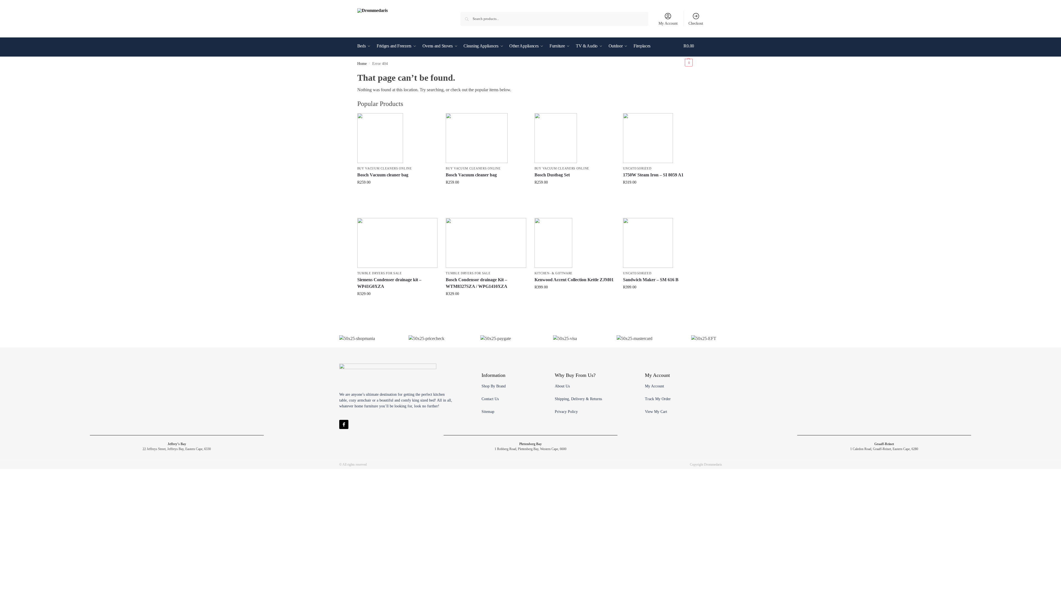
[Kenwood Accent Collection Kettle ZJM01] (575, 243)
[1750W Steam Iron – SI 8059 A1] (663, 138)
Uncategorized (637, 168)
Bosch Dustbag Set (552, 174)
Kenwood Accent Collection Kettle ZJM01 (574, 279)
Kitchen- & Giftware (554, 273)
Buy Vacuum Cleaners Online (384, 168)
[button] (693, 54)
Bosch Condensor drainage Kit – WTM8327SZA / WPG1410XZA (476, 283)
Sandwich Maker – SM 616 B (650, 279)
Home (362, 64)
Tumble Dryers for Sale (379, 273)
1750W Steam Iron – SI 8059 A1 (653, 174)
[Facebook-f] (343, 424)
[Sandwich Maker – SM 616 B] (663, 243)
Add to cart (397, 194)
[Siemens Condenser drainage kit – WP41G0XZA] (397, 243)
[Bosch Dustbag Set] (575, 138)
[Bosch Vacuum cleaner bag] (397, 138)
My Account (668, 23)
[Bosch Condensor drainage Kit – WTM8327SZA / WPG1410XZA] (486, 243)
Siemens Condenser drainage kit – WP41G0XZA (389, 283)
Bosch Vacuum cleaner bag (382, 174)
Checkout (695, 23)
